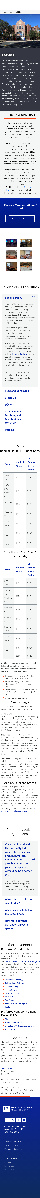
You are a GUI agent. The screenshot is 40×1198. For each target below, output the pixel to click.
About (11, 12)
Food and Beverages (17, 390)
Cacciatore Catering (14, 979)
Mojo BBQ (9, 996)
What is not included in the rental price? (18, 911)
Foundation (9, 1162)
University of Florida (20, 1126)
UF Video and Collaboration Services (18, 810)
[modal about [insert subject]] (11, 243)
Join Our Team (10, 1158)
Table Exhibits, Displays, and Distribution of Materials (13, 417)
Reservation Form (20, 218)
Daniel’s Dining (11, 986)
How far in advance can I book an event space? (16, 924)
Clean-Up (10, 397)
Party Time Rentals (13, 1022)
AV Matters (10, 1029)
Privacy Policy (10, 1169)
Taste (7, 1007)
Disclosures (9, 1166)
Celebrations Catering (14, 983)
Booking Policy (13, 297)
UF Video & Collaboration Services (20, 1026)
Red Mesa (9, 1000)
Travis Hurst (6, 1068)
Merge (8, 1019)
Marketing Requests (13, 1149)
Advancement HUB (12, 1141)
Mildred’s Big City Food (15, 993)
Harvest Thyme (12, 990)
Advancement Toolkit (13, 1145)
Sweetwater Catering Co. (16, 1003)
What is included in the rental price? (18, 901)
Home (5, 12)
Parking (9, 429)
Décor (8, 404)
